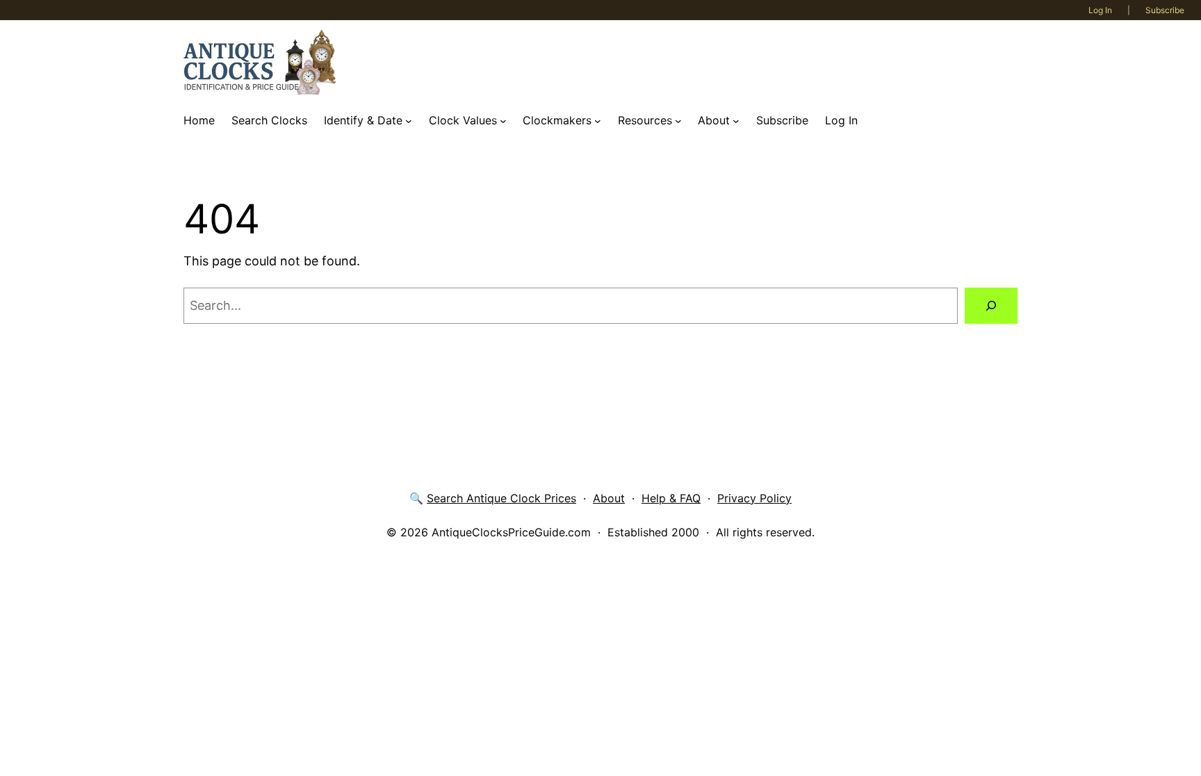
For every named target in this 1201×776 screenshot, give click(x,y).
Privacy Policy (754, 498)
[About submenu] (736, 120)
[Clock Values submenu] (503, 120)
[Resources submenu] (678, 120)
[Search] (991, 306)
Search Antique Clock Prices (501, 498)
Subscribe (1164, 10)
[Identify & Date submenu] (408, 120)
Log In (1100, 10)
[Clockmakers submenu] (597, 120)
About (609, 498)
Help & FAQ (671, 498)
